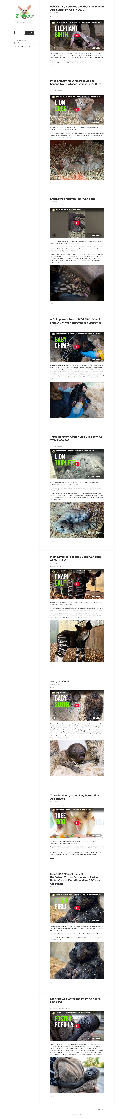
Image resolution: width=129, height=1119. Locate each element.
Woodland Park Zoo (65, 1008)
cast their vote (77, 937)
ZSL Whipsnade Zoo (57, 90)
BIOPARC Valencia (55, 369)
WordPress (80, 1114)
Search (16, 29)
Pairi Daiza (53, 53)
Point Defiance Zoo (85, 241)
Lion (51, 90)
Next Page (101, 1109)
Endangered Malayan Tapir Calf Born (72, 198)
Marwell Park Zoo (54, 566)
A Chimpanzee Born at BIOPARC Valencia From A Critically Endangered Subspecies (75, 321)
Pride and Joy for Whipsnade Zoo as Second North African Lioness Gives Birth (75, 82)
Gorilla (57, 890)
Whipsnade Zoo (54, 127)
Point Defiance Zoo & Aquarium (60, 205)
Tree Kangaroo (64, 805)
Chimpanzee (61, 329)
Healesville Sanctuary (55, 805)
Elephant (52, 16)
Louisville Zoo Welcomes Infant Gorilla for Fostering (75, 1000)
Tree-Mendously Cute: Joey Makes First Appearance (74, 797)
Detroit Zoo (53, 890)
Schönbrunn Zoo (54, 724)
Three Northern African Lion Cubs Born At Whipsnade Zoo (76, 438)
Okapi (60, 566)
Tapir (51, 205)
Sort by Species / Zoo (20, 40)
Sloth (51, 688)
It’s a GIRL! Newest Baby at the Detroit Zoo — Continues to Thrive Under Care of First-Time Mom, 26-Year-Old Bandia (75, 878)
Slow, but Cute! (59, 681)
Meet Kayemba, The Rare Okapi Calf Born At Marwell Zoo (75, 558)
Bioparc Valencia (54, 329)
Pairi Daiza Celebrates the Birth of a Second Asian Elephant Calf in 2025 (77, 8)
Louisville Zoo (57, 1008)
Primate (66, 329)
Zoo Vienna (56, 688)
